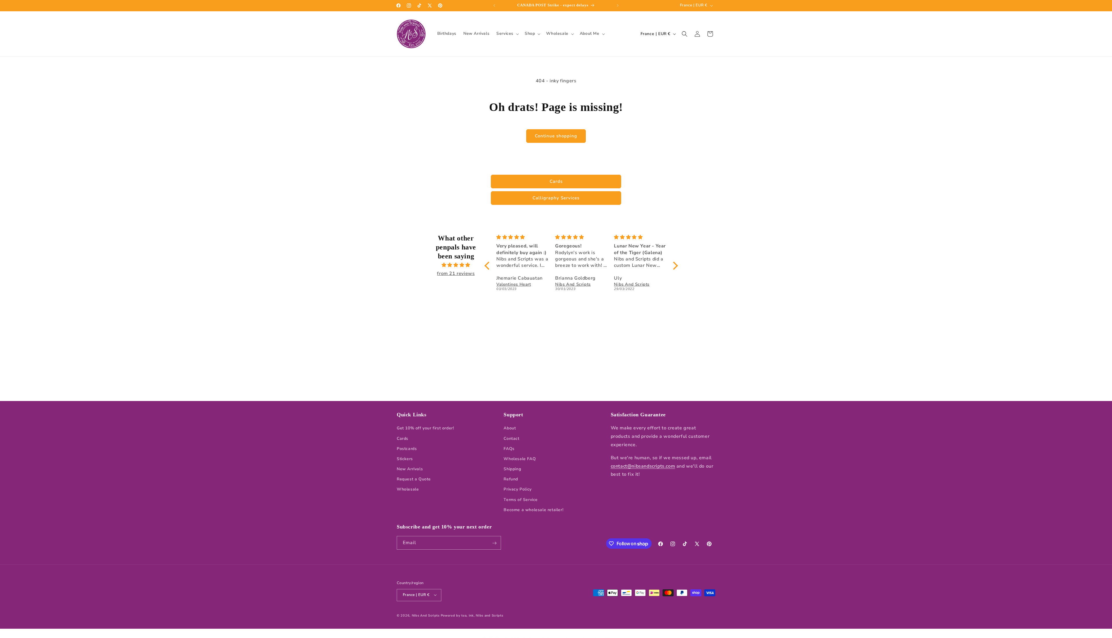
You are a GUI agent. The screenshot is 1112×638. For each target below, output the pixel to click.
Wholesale (408, 489)
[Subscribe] (494, 543)
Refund (511, 479)
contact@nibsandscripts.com (643, 466)
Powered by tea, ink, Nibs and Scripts (472, 615)
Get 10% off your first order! (425, 428)
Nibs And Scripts (426, 615)
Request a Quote (414, 479)
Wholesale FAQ (520, 459)
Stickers (405, 459)
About (510, 428)
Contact (511, 438)
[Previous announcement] (494, 5)
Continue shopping (556, 136)
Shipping (512, 469)
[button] (507, 34)
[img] (456, 265)
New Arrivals (410, 469)
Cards (556, 181)
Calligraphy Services (556, 198)
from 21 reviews (456, 273)
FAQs (509, 448)
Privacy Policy (517, 489)
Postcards (407, 448)
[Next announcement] (617, 5)
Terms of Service (521, 499)
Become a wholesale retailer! (533, 510)
